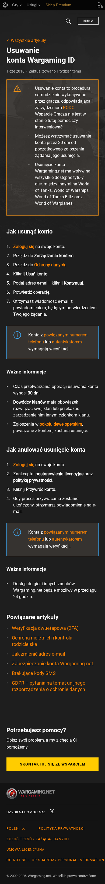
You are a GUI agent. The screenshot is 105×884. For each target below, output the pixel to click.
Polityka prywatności (61, 828)
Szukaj (68, 23)
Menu (88, 21)
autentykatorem (67, 341)
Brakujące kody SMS (34, 673)
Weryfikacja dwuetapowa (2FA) (45, 628)
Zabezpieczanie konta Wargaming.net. (53, 663)
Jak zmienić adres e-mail (38, 654)
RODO (68, 107)
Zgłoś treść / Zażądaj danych (37, 839)
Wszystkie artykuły (28, 40)
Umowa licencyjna (25, 849)
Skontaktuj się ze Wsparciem (52, 764)
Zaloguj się (23, 246)
